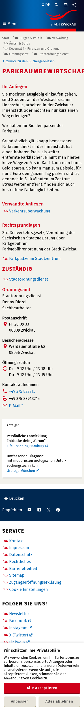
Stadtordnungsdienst (54, 54)
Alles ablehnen (59, 701)
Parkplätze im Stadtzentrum (34, 258)
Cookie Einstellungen (28, 589)
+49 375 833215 (22, 391)
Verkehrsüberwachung (29, 211)
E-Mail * (16, 405)
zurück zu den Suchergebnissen (30, 61)
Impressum (19, 547)
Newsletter (19, 613)
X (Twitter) (18, 635)
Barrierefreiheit (23, 568)
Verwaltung (60, 38)
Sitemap (16, 575)
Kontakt (16, 540)
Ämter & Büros (19, 43)
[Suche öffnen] (56, 5)
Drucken (16, 498)
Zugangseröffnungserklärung (35, 582)
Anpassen (20, 701)
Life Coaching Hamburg (25, 446)
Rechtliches (20, 561)
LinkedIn (17, 642)
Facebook (18, 620)
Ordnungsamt (18, 54)
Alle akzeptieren (42, 688)
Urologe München (21, 471)
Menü (9, 24)
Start (5, 38)
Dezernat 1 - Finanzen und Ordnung (34, 49)
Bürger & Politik (30, 38)
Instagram (18, 627)
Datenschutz (20, 554)
